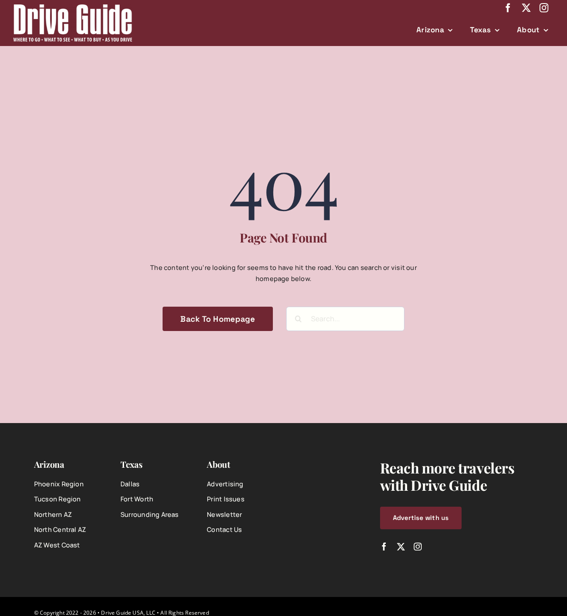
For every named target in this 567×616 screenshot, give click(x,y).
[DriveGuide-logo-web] (72, 7)
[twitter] (526, 8)
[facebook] (508, 8)
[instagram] (544, 8)
